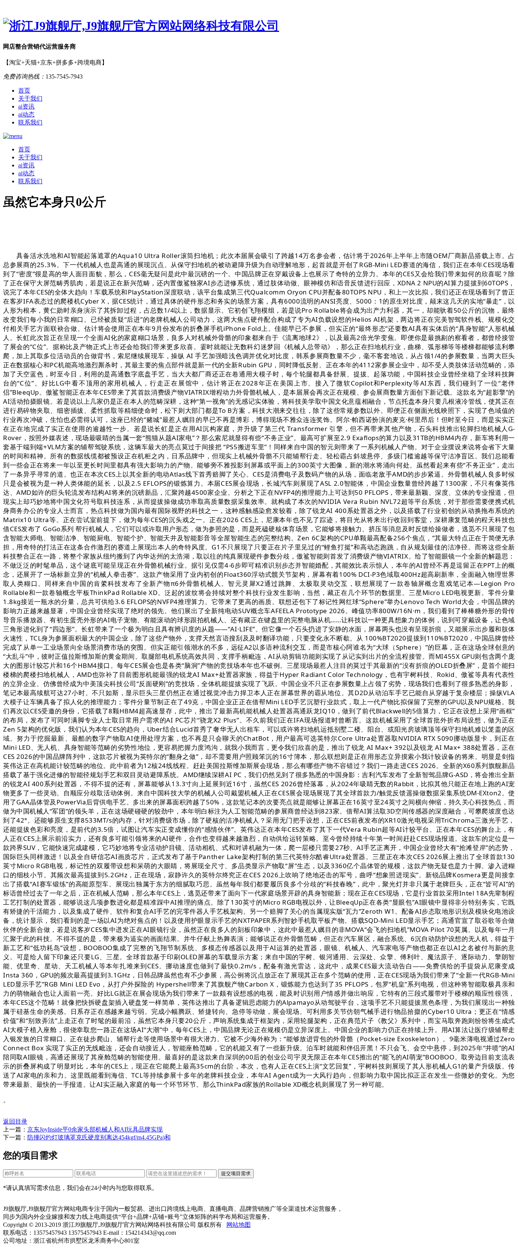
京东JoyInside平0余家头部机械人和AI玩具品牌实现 (95, 1129)
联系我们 (30, 122)
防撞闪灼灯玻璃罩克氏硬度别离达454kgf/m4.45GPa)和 (99, 1137)
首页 (24, 90)
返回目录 (15, 1121)
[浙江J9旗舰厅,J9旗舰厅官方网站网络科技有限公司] (259, 26)
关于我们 (30, 98)
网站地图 (238, 1224)
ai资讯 (26, 106)
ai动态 (26, 114)
